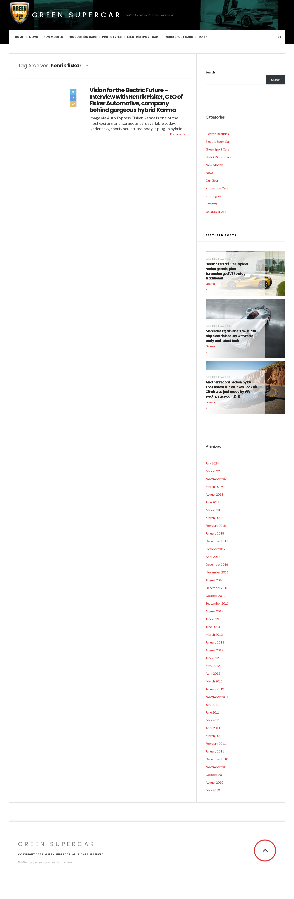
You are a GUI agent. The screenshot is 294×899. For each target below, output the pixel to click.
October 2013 (215, 595)
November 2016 (217, 572)
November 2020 (217, 479)
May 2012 (213, 665)
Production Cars (82, 37)
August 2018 (214, 494)
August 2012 (214, 650)
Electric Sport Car (142, 37)
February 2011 (216, 743)
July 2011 (212, 704)
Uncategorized (216, 211)
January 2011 (215, 751)
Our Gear (212, 180)
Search (210, 72)
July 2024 (212, 463)
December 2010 (217, 759)
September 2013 (217, 603)
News (33, 37)
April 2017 (213, 556)
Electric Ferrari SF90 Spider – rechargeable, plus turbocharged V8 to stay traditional (228, 271)
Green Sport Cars (217, 149)
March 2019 (214, 486)
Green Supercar (77, 15)
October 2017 (215, 549)
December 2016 (217, 564)
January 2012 (215, 689)
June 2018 (213, 502)
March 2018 (214, 518)
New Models (53, 37)
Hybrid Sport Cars (178, 37)
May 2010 (213, 790)
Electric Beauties (217, 134)
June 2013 (213, 627)
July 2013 (212, 619)
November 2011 (217, 697)
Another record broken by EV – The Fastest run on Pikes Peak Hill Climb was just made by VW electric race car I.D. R (231, 389)
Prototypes (112, 37)
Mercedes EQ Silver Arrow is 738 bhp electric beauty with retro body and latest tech (231, 336)
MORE (203, 37)
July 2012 (212, 658)
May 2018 (213, 510)
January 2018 (215, 533)
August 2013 (214, 611)
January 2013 (215, 642)
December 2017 (217, 541)
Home (19, 37)
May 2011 (213, 720)
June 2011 (213, 712)
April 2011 (213, 728)
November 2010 (217, 767)
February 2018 (216, 525)
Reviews (211, 204)
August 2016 (214, 580)
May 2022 (213, 471)
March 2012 (214, 681)
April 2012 (213, 673)
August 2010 (214, 782)
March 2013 (214, 634)
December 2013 (217, 588)
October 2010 (215, 774)
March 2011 (214, 736)
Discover (176, 134)
